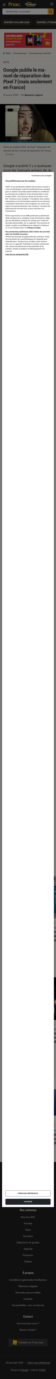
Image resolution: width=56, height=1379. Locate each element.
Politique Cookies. (33, 228)
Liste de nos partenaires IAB (16, 254)
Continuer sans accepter (42, 176)
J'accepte (28, 1202)
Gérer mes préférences (28, 1193)
